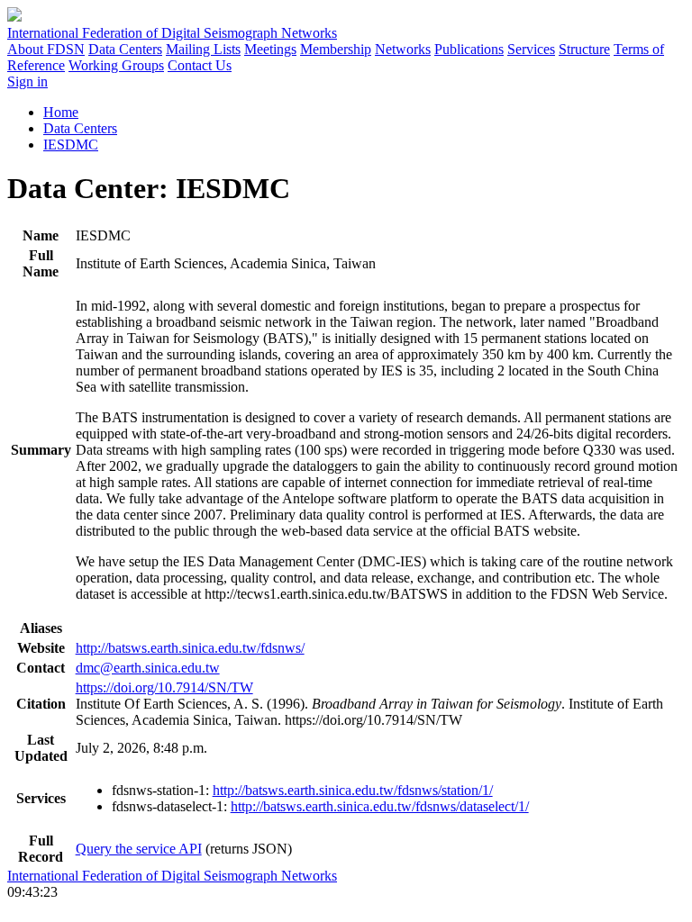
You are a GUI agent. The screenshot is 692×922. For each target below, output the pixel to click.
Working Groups (116, 65)
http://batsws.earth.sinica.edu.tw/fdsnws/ (190, 647)
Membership (335, 49)
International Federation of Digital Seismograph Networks (172, 875)
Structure (584, 49)
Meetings (270, 49)
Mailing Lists (203, 49)
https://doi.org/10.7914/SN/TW (164, 687)
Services (531, 49)
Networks (403, 49)
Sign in (27, 81)
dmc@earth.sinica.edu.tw (148, 667)
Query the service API (139, 848)
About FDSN (46, 49)
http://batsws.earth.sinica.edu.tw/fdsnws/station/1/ (353, 790)
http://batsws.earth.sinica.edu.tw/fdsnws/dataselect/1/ (380, 806)
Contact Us (200, 65)
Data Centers (125, 49)
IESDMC (70, 144)
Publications (469, 49)
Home (60, 112)
